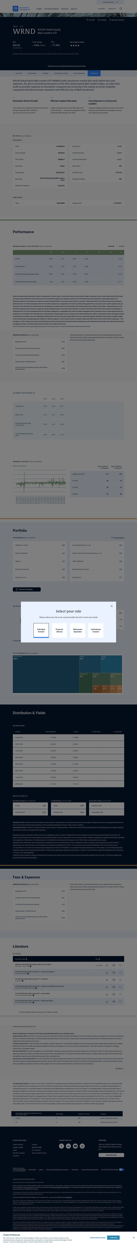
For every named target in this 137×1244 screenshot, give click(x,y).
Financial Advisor (59, 630)
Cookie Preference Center (97, 1237)
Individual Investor (41, 630)
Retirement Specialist (77, 630)
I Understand (113, 1237)
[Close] (111, 606)
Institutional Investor (96, 630)
